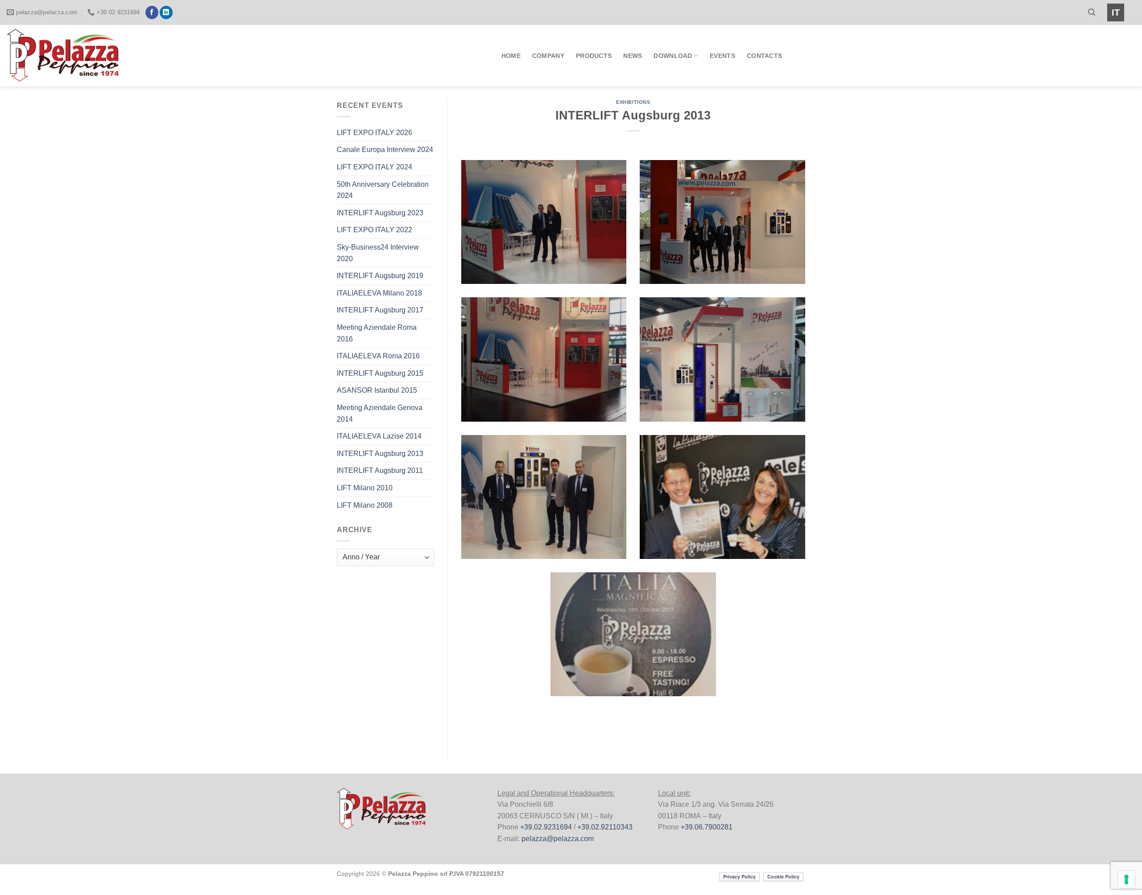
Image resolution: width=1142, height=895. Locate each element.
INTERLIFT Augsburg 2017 (380, 310)
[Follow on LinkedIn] (166, 12)
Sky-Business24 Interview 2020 (378, 253)
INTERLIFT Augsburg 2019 (380, 275)
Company (548, 55)
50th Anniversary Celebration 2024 (383, 190)
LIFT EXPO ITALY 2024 (374, 167)
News (632, 55)
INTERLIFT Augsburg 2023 (380, 213)
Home (511, 55)
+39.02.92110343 (605, 827)
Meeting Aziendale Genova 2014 (379, 413)
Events (722, 55)
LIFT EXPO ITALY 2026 (374, 132)
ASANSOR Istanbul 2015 (377, 390)
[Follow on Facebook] (151, 12)
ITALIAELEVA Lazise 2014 (379, 436)
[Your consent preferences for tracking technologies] (1126, 879)
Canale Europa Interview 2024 (385, 149)
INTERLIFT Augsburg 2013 (380, 453)
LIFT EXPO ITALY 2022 (374, 230)
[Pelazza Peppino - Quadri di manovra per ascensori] (74, 55)
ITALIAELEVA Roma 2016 (378, 356)
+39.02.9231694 (546, 827)
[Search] (1091, 12)
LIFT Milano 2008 (365, 505)
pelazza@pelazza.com (557, 838)
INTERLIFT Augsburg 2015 (380, 373)
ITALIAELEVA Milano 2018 (379, 293)
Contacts (764, 55)
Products (594, 55)
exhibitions (633, 102)
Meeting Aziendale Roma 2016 (377, 333)
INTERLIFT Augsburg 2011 (380, 470)
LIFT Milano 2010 (365, 488)
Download (673, 55)
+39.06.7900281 (706, 827)
